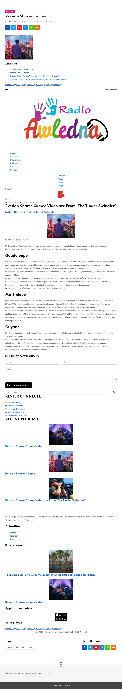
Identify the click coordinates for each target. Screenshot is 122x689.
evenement (15, 532)
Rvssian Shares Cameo (19, 73)
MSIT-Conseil (81, 632)
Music (9, 647)
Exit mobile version (61, 685)
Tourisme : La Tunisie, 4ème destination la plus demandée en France (38, 79)
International (15, 539)
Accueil (13, 153)
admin (10, 21)
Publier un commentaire (18, 385)
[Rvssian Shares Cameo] (61, 461)
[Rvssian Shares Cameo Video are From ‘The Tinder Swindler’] (61, 488)
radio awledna (111, 90)
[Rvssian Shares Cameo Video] (61, 434)
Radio (12, 166)
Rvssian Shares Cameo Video (22, 69)
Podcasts (14, 163)
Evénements (15, 160)
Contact (13, 170)
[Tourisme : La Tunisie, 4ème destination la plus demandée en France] (61, 561)
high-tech (14, 536)
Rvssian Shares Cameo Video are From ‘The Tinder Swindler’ (35, 76)
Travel (31, 647)
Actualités (14, 157)
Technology (20, 647)
